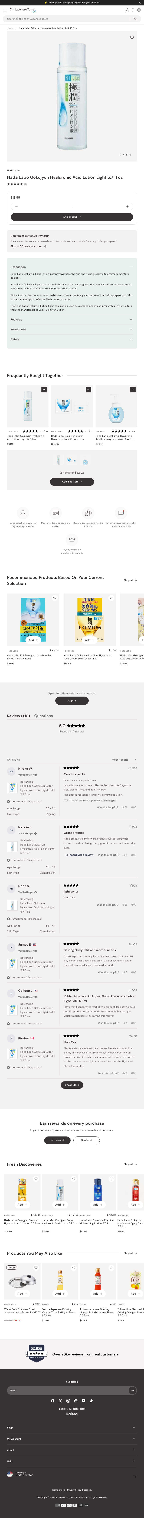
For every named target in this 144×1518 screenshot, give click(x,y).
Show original (109, 800)
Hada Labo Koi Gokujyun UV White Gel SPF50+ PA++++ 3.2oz (29, 657)
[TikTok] (91, 1401)
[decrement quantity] (16, 206)
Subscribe (132, 1390)
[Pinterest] (76, 1401)
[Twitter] (60, 1401)
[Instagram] (68, 1401)
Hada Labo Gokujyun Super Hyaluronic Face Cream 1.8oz (67, 437)
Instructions (18, 329)
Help (9, 1461)
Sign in (72, 700)
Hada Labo (13, 170)
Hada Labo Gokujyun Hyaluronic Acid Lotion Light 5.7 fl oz (25, 437)
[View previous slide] (119, 155)
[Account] (127, 10)
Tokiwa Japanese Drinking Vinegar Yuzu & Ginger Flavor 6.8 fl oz (58, 1312)
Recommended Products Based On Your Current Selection (55, 580)
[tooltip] (79, 855)
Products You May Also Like (34, 1253)
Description (18, 267)
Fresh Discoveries (24, 1164)
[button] (17, 184)
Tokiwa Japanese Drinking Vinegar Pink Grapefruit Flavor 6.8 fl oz (97, 1312)
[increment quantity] (127, 206)
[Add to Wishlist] (132, 37)
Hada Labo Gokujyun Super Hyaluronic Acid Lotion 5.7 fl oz (60, 1222)
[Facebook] (52, 1401)
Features (16, 319)
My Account (14, 1438)
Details (15, 339)
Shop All (128, 580)
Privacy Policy (74, 1489)
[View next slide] (130, 155)
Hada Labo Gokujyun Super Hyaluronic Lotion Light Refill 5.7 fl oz (37, 790)
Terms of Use (58, 1489)
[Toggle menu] (5, 10)
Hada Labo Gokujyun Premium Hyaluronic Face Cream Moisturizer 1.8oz (87, 657)
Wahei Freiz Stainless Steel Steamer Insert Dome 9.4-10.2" (22, 1311)
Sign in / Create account (26, 246)
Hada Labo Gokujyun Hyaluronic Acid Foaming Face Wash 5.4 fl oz (115, 437)
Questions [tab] (43, 716)
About (10, 1450)
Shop (10, 1427)
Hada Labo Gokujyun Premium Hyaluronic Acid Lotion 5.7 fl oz (22, 1222)
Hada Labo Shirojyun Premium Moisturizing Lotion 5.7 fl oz (97, 1222)
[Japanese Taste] (23, 10)
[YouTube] (83, 1400)
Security (88, 1489)
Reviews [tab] (18, 716)
